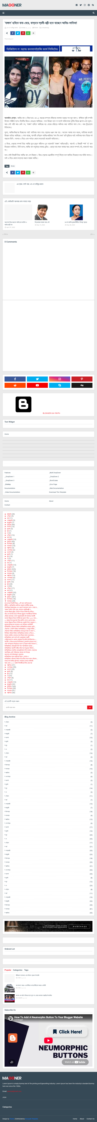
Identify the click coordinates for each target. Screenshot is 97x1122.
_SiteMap (8, 484)
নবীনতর (6, 234)
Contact (7, 505)
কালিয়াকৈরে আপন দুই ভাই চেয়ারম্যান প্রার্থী (17, 637)
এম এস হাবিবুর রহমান (12, 28)
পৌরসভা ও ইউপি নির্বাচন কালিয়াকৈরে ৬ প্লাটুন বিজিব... (20, 629)
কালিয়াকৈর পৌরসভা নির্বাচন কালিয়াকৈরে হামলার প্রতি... (20, 627)
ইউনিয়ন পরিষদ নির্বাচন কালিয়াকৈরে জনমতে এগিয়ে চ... (20, 633)
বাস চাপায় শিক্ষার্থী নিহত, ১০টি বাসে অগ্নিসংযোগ (18, 603)
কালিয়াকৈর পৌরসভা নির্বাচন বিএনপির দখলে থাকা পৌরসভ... (21, 659)
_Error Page (53, 484)
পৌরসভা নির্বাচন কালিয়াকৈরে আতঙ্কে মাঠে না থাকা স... (20, 631)
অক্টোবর (9, 548)
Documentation (10, 488)
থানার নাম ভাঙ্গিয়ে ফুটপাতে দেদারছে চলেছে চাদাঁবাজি (19, 661)
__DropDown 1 (9, 476)
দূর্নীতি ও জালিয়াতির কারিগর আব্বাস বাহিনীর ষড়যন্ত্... (19, 605)
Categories (17, 970)
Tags (26, 970)
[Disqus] (48, 335)
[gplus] (70, 940)
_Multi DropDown (55, 473)
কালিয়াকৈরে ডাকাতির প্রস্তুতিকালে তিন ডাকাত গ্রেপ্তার (21, 650)
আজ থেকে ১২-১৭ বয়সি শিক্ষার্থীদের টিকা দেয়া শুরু (18, 663)
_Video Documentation (12, 492)
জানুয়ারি (9, 522)
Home (7, 434)
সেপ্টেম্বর (10, 550)
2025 (9, 514)
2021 (9, 597)
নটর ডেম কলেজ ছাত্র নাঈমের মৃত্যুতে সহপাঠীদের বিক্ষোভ (21, 614)
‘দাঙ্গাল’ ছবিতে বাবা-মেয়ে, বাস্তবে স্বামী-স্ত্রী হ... (18, 609)
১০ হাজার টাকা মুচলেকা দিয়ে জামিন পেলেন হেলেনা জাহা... (20, 620)
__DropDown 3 (9, 480)
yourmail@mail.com (14, 1091)
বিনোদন (36, 28)
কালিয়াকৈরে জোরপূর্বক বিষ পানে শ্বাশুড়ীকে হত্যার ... (19, 646)
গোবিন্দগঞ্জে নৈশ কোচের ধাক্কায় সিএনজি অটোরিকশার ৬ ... (21, 639)
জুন (8, 531)
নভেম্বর (9, 546)
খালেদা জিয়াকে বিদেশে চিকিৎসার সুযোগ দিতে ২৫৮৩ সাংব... (21, 618)
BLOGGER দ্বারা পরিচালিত (51, 413)
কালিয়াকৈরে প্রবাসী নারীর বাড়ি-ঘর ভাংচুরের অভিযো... (20, 648)
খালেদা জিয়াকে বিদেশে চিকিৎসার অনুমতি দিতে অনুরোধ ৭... (21, 622)
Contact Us (90, 1119)
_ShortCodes (53, 480)
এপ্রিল (9, 516)
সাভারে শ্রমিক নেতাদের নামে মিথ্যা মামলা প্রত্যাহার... (20, 635)
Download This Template (57, 492)
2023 (9, 542)
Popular (8, 970)
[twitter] (26, 940)
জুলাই (8, 529)
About (51, 501)
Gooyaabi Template (31, 1119)
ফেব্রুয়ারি (10, 520)
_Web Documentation (56, 488)
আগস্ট (9, 527)
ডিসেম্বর (9, 544)
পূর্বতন (91, 234)
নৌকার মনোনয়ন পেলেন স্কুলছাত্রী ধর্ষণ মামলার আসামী (20, 616)
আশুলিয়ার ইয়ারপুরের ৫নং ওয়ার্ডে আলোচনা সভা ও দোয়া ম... (21, 607)
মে (7, 533)
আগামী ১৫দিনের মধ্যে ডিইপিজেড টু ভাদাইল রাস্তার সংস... (21, 641)
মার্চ (8, 518)
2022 (9, 569)
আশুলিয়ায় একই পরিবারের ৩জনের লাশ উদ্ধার (17, 652)
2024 (9, 525)
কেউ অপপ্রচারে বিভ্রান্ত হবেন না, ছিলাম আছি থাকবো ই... (21, 644)
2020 (9, 686)
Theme (12, 1119)
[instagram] (26, 464)
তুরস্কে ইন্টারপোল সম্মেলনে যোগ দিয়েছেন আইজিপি (19, 624)
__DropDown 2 (54, 476)
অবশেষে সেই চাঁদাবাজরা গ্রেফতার (14, 654)
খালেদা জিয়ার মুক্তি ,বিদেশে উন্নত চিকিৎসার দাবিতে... (20, 612)
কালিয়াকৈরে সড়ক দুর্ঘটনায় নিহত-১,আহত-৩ (17, 656)
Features (7, 473)
